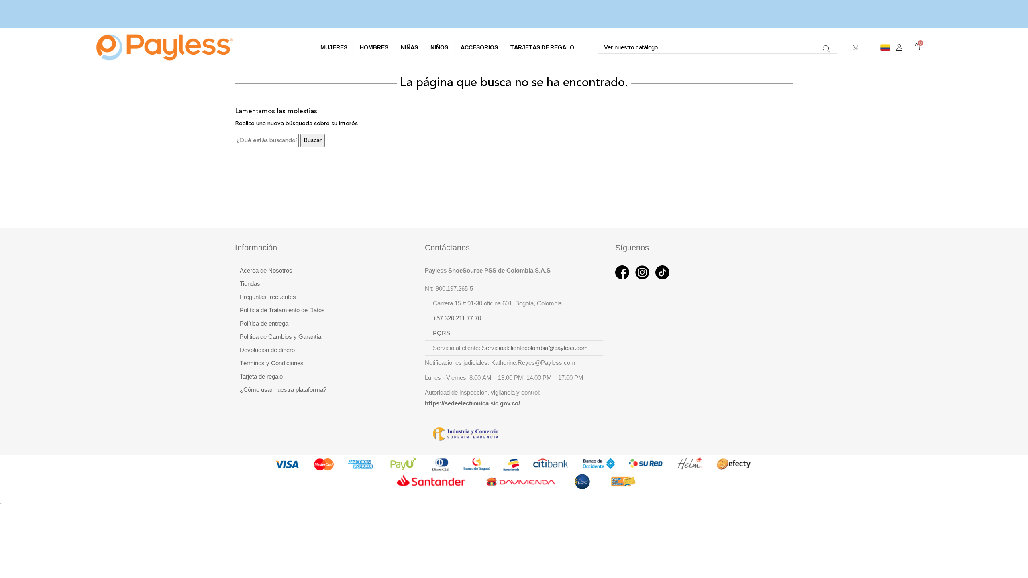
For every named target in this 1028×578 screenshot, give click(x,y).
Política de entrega (264, 323)
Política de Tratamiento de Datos (282, 310)
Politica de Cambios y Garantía (280, 336)
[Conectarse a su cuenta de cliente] (899, 48)
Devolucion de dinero (267, 350)
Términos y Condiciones (272, 363)
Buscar (313, 141)
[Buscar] (826, 47)
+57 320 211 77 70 (457, 318)
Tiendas (250, 283)
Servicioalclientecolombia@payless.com (535, 348)
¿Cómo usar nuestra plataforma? (283, 389)
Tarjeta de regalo (261, 376)
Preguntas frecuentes (268, 297)
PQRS (441, 333)
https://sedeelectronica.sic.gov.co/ (472, 403)
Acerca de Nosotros (266, 270)
